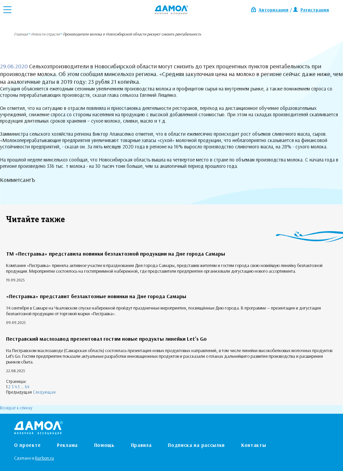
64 (27, 386)
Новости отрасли (45, 34)
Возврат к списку (16, 407)
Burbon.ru (44, 458)
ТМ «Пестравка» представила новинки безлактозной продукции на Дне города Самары (115, 253)
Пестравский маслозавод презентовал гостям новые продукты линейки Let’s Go (106, 338)
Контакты (253, 445)
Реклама (67, 445)
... (22, 386)
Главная (21, 34)
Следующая (44, 392)
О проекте (27, 445)
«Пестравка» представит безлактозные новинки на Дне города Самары (96, 296)
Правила (141, 445)
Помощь (104, 445)
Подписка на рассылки (196, 445)
